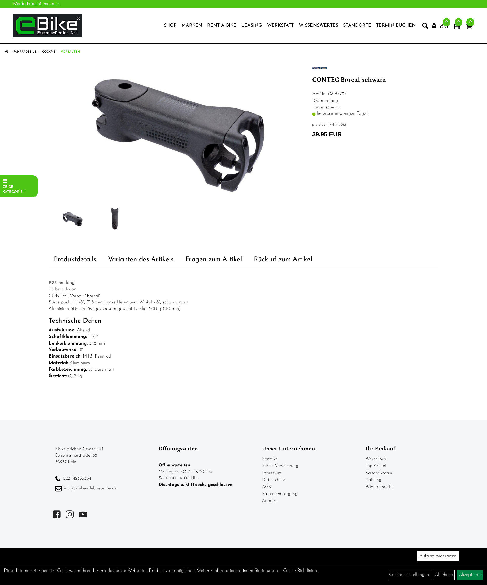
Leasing (251, 25)
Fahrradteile (25, 51)
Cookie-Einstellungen (409, 575)
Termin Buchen (396, 25)
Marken (192, 25)
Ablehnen (444, 575)
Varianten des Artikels (141, 259)
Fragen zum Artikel (213, 259)
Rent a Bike (221, 25)
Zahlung (373, 480)
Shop (170, 25)
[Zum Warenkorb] (469, 27)
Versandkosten (379, 473)
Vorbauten (70, 51)
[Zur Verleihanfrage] (444, 27)
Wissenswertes (318, 25)
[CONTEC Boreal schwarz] (179, 136)
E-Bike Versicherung (280, 466)
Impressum (271, 473)
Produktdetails (75, 259)
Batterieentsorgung (280, 494)
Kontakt (269, 459)
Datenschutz (273, 480)
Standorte (357, 25)
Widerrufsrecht (379, 487)
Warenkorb (376, 459)
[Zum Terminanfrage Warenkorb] (457, 27)
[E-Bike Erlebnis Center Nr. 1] (47, 25)
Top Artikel (376, 466)
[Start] (6, 51)
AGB (266, 487)
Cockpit (48, 51)
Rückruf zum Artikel (283, 259)
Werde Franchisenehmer (36, 4)
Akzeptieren (470, 575)
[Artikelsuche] (425, 27)
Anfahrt (269, 501)
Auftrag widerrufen (437, 556)
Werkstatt (280, 25)
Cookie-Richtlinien (300, 570)
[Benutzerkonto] (434, 25)
